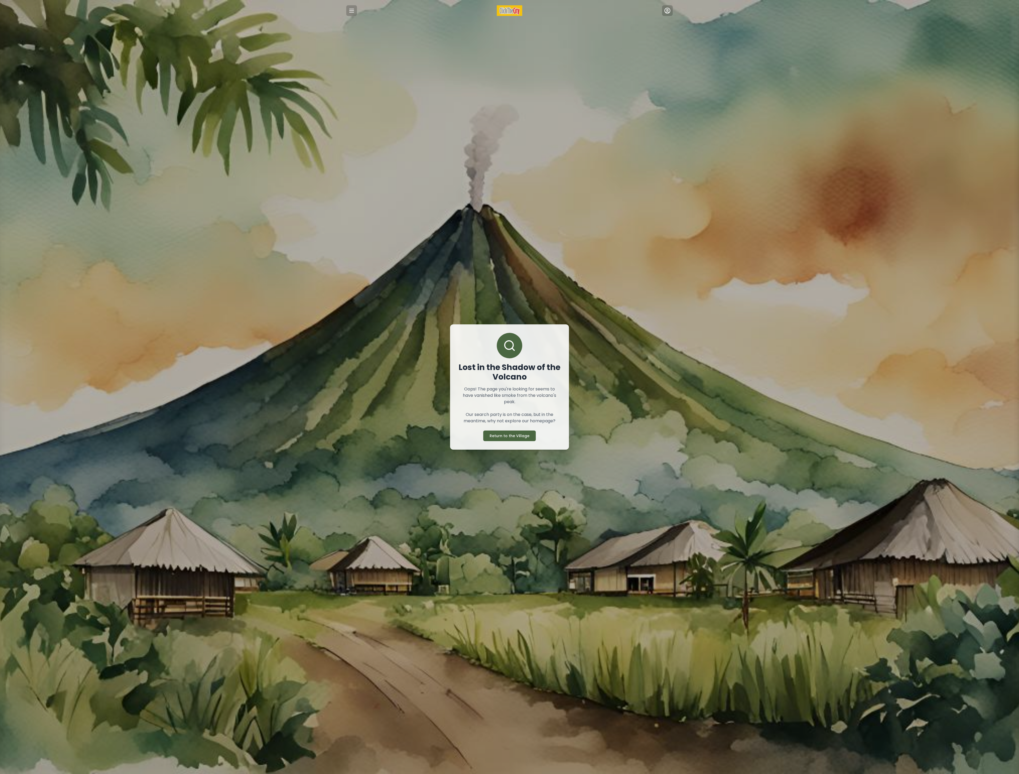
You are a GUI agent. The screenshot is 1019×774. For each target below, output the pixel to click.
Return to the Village (509, 435)
